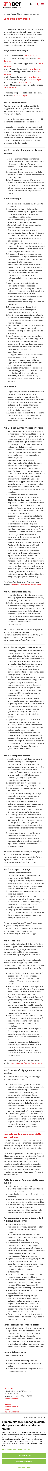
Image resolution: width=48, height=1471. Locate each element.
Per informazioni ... (12, 1399)
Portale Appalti (11, 1407)
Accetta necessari (24, 1462)
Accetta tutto (24, 1456)
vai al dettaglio (31, 56)
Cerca (37, 4)
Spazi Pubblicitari (12, 1412)
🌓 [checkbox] (31, 4)
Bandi (7, 1409)
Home (5, 14)
